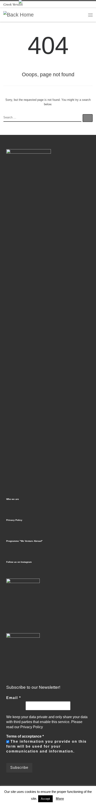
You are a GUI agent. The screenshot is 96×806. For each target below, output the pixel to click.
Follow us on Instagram (19, 562)
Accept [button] (45, 798)
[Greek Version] (13, 4)
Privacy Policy (14, 520)
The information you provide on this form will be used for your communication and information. (46, 746)
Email (13, 698)
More (60, 798)
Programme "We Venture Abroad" (24, 541)
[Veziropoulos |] (18, 14)
